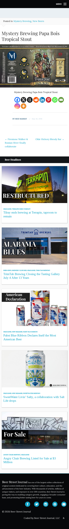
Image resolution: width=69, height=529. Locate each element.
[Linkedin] (42, 100)
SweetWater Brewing (31, 393)
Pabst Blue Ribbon (30, 332)
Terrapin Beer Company (21, 209)
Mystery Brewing (22, 21)
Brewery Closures (19, 270)
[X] (23, 100)
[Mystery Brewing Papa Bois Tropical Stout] (34, 67)
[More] (23, 106)
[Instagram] (17, 106)
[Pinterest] (48, 100)
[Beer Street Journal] (34, 4)
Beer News (7, 270)
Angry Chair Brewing (12, 455)
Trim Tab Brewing (43, 270)
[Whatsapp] (55, 100)
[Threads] (30, 100)
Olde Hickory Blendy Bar (49, 139)
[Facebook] (17, 100)
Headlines (7, 209)
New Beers (38, 21)
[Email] (61, 100)
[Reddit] (36, 100)
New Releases (17, 332)
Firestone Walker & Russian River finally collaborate (16, 143)
